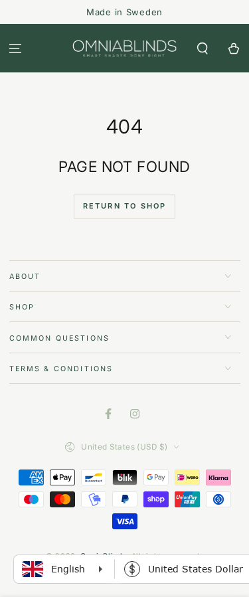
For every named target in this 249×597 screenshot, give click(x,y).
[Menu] (15, 48)
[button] (202, 48)
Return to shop (125, 206)
